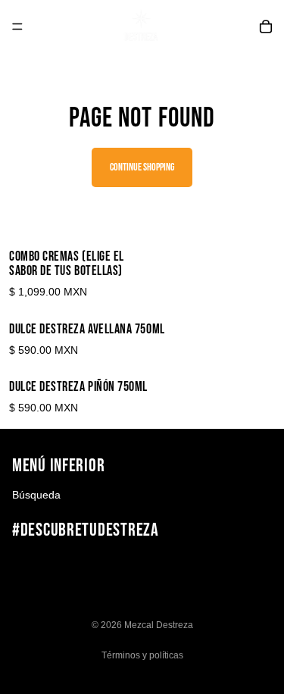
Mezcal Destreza (158, 625)
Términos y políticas (142, 655)
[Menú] (17, 26)
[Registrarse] (256, 566)
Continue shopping (142, 167)
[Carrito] (265, 26)
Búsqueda (36, 495)
